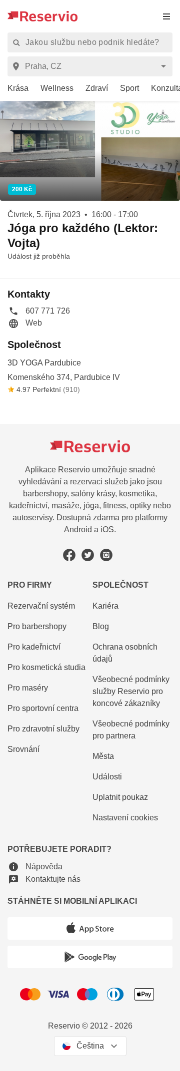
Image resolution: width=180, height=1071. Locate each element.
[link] (14, 88)
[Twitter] (87, 555)
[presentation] (166, 16)
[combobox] (91, 66)
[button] (39, 311)
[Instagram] (106, 555)
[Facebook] (69, 555)
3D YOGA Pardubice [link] (44, 362)
